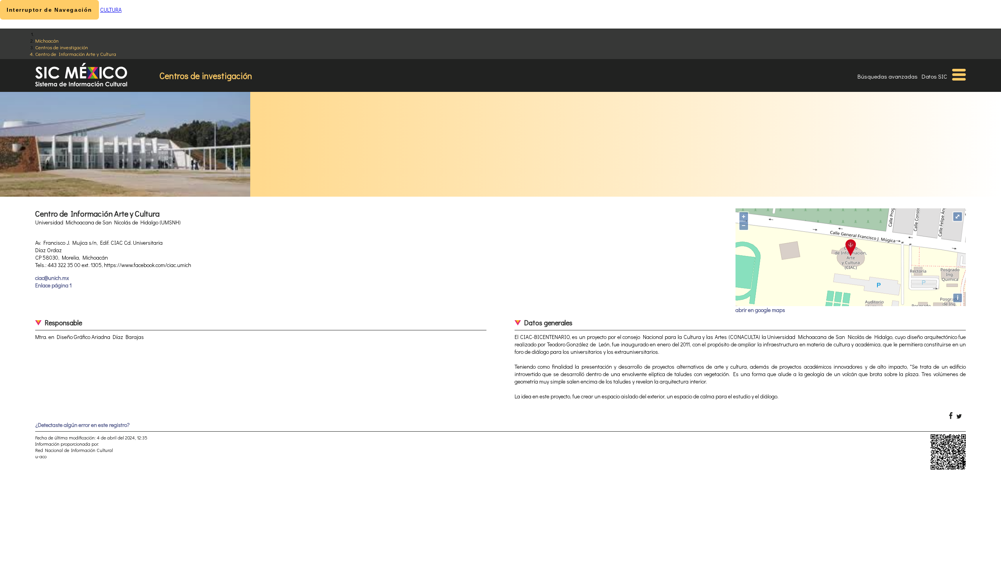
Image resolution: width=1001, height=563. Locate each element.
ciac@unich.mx (52, 278)
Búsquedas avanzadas (887, 76)
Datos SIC (934, 76)
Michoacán (47, 40)
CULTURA (111, 9)
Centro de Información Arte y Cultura (75, 53)
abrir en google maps (760, 310)
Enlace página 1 (53, 285)
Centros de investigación (61, 47)
